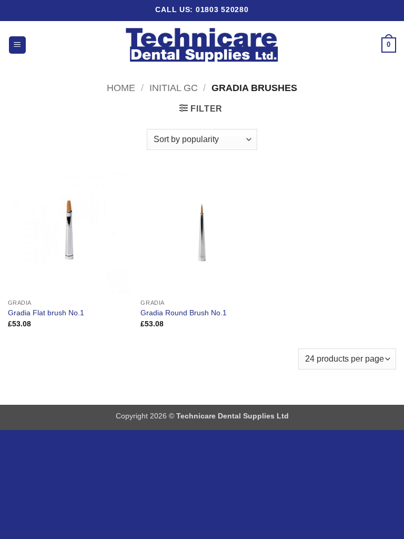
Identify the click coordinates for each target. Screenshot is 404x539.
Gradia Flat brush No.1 (46, 312)
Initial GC (173, 87)
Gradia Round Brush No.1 (183, 312)
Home (121, 87)
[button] (17, 45)
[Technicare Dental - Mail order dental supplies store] (202, 45)
